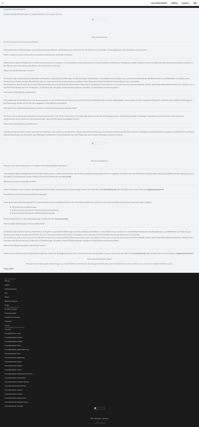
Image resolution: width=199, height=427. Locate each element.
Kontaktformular (110, 189)
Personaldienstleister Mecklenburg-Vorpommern (19, 374)
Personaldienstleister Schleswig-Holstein (16, 402)
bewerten (185, 3)
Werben (7, 297)
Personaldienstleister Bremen (13, 362)
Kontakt (7, 305)
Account (7, 325)
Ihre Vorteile (66, 176)
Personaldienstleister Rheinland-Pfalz (15, 386)
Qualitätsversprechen (11, 289)
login (195, 3)
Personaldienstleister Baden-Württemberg (17, 349)
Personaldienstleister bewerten (13, 337)
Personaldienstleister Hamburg (13, 366)
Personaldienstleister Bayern (13, 345)
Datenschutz (97, 418)
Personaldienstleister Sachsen (13, 394)
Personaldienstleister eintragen (13, 341)
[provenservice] (3, 3)
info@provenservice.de (155, 189)
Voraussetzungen (61, 219)
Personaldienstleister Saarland (13, 390)
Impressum (105, 418)
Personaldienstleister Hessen (13, 370)
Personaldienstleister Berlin (13, 354)
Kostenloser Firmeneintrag (12, 317)
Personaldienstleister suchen (13, 333)
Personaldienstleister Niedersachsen (15, 378)
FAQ (6, 293)
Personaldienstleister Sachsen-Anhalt (15, 398)
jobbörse (174, 3)
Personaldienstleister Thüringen (14, 406)
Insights (7, 285)
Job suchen (8, 329)
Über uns (7, 281)
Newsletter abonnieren (11, 301)
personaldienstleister (159, 3)
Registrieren (8, 321)
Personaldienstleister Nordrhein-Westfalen (17, 382)
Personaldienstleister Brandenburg (15, 358)
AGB (91, 418)
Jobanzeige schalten (10, 313)
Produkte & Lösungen (11, 309)
